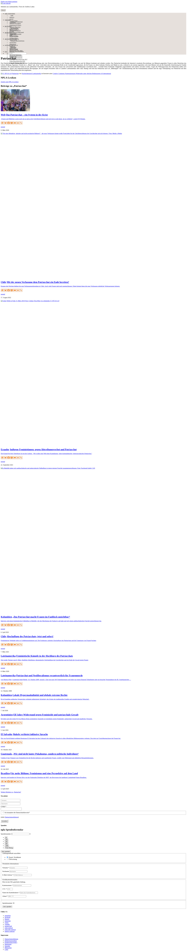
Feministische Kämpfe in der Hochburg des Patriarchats (44, 656)
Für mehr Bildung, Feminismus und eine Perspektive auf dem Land (44, 773)
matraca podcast (10, 931)
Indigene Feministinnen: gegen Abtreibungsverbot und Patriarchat (43, 449)
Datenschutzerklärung (11, 817)
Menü (3, 10)
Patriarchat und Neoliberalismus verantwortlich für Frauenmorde (49, 675)
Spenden (7, 946)
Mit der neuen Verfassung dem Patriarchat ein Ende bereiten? (38, 282)
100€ (6, 846)
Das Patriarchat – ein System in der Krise (27, 114)
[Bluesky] (5, 122)
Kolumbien (6, 617)
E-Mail (3, 806)
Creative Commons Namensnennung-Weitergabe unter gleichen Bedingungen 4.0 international (82, 73)
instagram (8, 921)
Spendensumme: (6, 834)
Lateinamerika (8, 656)
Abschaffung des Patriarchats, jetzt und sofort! (30, 636)
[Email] (14, 122)
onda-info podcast (10, 929)
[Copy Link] (21, 122)
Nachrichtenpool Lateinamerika (31, 73)
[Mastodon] (2, 122)
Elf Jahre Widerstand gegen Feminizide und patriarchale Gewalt (45, 714)
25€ (6, 841)
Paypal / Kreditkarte (15, 857)
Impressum (8, 944)
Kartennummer (7, 885)
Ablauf (5, 896)
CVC (4, 889)
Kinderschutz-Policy (11, 942)
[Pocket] (11, 122)
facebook (7, 917)
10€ (6, 839)
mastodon (8, 915)
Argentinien (7, 714)
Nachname (5, 871)
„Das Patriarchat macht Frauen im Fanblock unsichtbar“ (41, 617)
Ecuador (5, 449)
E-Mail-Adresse (7, 875)
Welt (3, 114)
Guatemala (6, 754)
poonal (3, 127)
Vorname (5, 868)
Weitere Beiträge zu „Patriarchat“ (11, 792)
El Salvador (7, 734)
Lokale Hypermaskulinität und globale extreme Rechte (40, 695)
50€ (6, 843)
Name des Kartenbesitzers (10, 892)
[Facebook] (8, 122)
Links (6, 949)
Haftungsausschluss (11, 941)
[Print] (17, 122)
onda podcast (9, 928)
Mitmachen (8, 948)
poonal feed (8, 926)
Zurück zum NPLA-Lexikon (10, 82)
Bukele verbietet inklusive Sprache (30, 734)
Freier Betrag (9, 848)
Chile (3, 282)
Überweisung (13, 859)
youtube (7, 924)
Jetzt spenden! (6, 851)
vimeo (6, 922)
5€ (6, 837)
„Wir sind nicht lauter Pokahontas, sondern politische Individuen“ (45, 754)
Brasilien (5, 773)
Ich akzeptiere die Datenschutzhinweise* (17, 812)
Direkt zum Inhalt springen (9, 1)
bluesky (7, 919)
